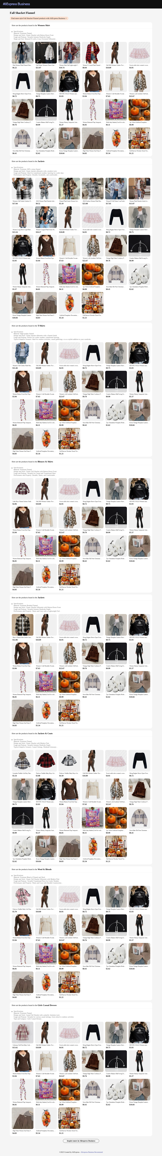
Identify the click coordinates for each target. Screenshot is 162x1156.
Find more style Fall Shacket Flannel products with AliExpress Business (38, 18)
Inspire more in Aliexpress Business (81, 1141)
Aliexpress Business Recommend (92, 1152)
